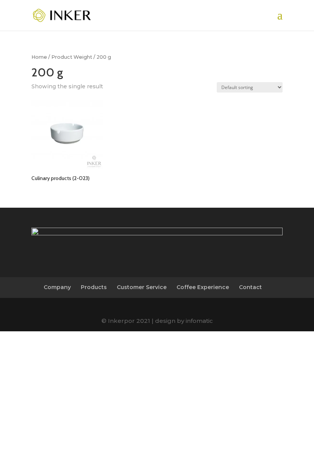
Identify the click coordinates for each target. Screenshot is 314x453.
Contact (250, 287)
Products (94, 287)
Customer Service (142, 287)
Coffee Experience (203, 287)
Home (39, 57)
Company (57, 287)
